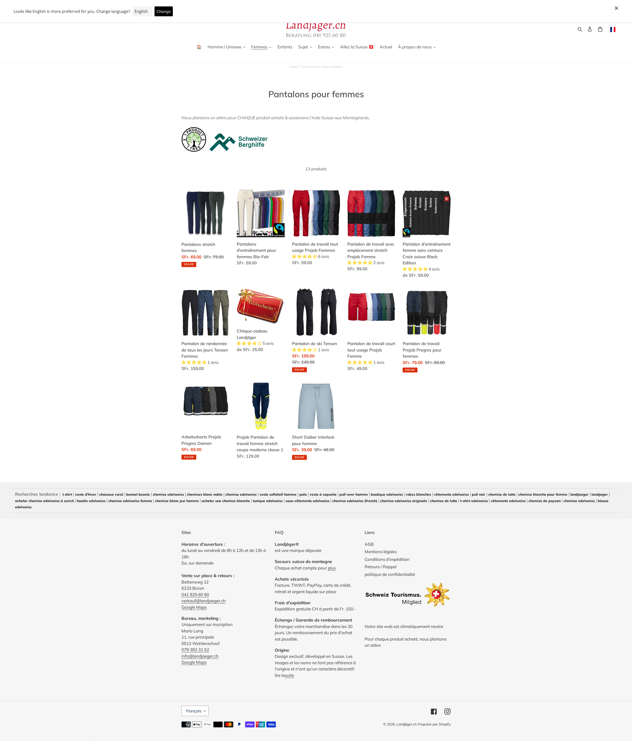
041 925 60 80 (195, 594)
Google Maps (194, 607)
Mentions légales (381, 551)
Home (293, 67)
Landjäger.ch (406, 724)
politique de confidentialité (390, 574)
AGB (369, 544)
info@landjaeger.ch (199, 656)
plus (332, 567)
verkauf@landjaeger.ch (203, 600)
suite (289, 675)
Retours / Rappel (380, 566)
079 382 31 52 (195, 649)
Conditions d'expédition (387, 559)
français (193, 710)
